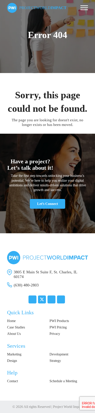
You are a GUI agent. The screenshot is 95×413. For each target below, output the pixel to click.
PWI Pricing (58, 327)
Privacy (54, 334)
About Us (14, 334)
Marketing (14, 354)
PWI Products (59, 321)
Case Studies (16, 327)
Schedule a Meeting (63, 381)
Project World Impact (68, 407)
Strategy (55, 361)
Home (11, 321)
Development (58, 354)
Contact (12, 381)
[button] (84, 8)
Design (12, 361)
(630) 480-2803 (26, 285)
